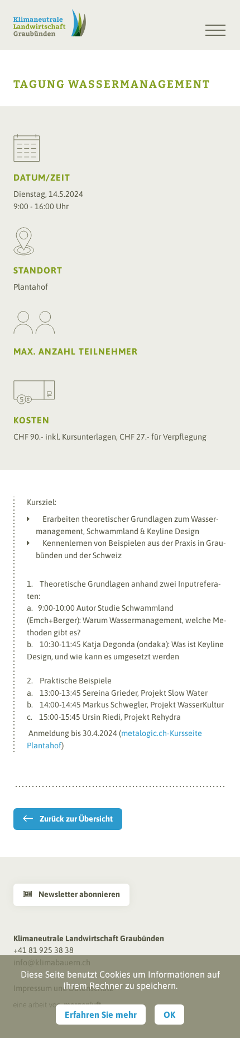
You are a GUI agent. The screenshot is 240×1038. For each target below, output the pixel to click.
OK (169, 1014)
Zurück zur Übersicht (76, 818)
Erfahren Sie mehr (101, 1014)
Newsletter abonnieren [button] (71, 894)
